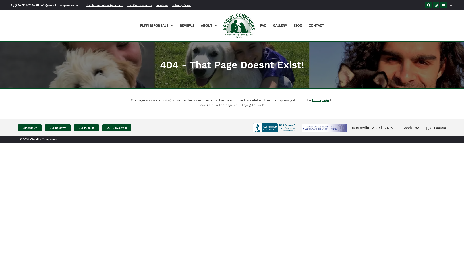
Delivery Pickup (181, 5)
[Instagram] (436, 5)
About (206, 26)
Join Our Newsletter (139, 5)
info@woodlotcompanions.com (60, 5)
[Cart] (451, 5)
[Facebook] (428, 5)
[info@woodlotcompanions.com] (37, 5)
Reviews (187, 26)
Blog (298, 26)
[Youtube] (443, 5)
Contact (316, 26)
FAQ (263, 26)
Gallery (280, 26)
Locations (162, 5)
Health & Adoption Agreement (104, 5)
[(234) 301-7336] (12, 5)
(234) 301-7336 (25, 5)
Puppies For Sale (154, 26)
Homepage (320, 100)
